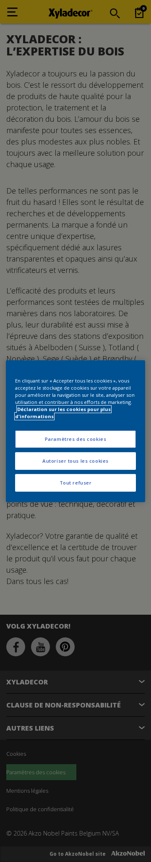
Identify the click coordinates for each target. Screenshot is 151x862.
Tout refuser (76, 482)
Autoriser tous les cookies (75, 461)
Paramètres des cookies (76, 439)
